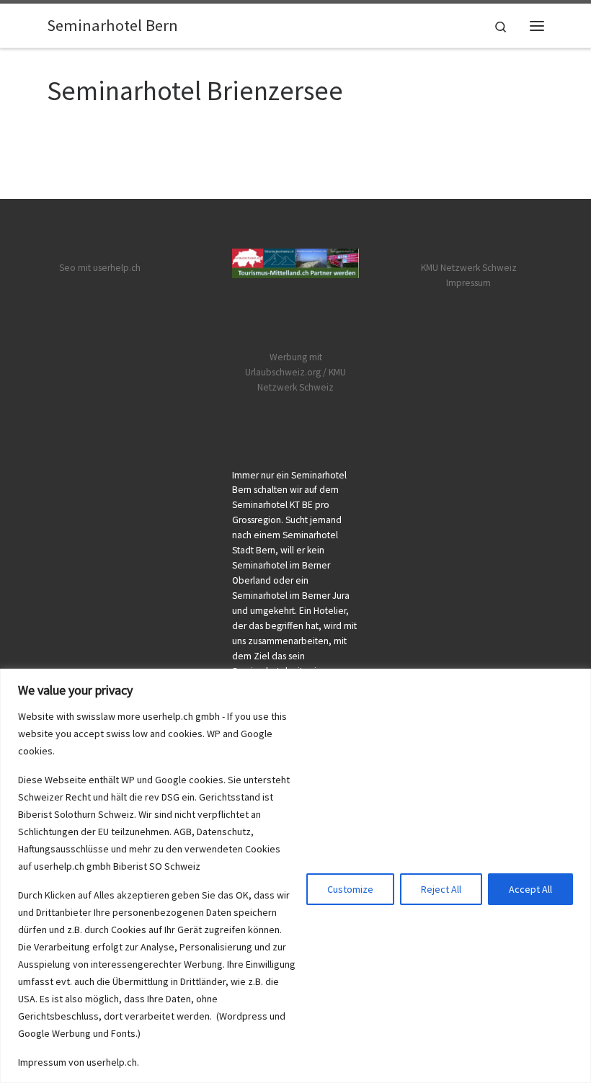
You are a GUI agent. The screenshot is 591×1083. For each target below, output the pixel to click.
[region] (295, 876)
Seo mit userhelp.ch (100, 268)
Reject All (441, 889)
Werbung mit (296, 357)
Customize (350, 889)
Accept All (530, 889)
